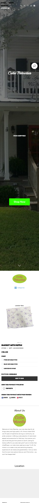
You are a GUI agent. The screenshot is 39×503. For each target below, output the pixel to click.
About (11, 3)
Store (3, 348)
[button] (8, 388)
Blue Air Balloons (11, 364)
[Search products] (34, 66)
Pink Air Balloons (10, 360)
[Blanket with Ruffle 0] (19, 318)
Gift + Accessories (16, 348)
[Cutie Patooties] (19, 279)
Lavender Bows (10, 368)
